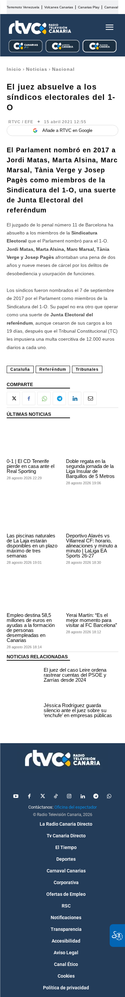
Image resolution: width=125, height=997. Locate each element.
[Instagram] (69, 797)
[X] (13, 398)
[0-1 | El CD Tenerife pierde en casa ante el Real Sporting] (33, 440)
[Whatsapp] (109, 797)
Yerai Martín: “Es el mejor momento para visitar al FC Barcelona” (91, 620)
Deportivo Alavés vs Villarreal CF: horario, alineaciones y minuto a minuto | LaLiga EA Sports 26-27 (91, 545)
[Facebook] (28, 398)
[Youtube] (16, 797)
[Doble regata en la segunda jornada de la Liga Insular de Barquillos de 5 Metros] (92, 440)
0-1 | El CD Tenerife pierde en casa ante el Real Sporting (30, 466)
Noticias (36, 69)
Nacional (63, 69)
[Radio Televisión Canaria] (40, 27)
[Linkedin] (74, 398)
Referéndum (52, 369)
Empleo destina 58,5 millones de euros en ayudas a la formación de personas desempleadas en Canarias (31, 627)
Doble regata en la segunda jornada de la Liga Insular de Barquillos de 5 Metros (90, 468)
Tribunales (87, 369)
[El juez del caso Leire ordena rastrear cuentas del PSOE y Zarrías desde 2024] (23, 675)
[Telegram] (59, 398)
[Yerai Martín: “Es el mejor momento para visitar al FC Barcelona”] (92, 594)
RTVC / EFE (20, 122)
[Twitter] (43, 797)
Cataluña (20, 369)
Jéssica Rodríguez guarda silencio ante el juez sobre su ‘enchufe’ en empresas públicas (78, 710)
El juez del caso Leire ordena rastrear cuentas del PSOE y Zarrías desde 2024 (75, 675)
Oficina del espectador (75, 807)
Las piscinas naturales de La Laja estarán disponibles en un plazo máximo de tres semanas (32, 545)
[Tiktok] (56, 797)
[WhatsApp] (44, 398)
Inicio (14, 69)
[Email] (90, 398)
